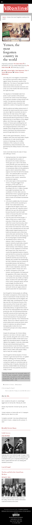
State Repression (19, 70)
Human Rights (11, 70)
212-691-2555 (17, 523)
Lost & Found (6, 467)
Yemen (3, 72)
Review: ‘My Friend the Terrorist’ (10, 406)
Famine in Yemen (19, 72)
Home (4, 17)
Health (5, 70)
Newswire (9, 72)
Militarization (5, 74)
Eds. (8, 396)
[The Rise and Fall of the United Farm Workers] (13, 487)
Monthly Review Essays (9, 428)
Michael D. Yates (6, 477)
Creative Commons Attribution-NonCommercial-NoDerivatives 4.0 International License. (16, 511)
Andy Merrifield (6, 436)
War (26, 70)
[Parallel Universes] (14, 445)
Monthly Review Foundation (16, 517)
